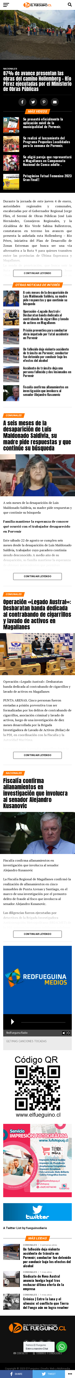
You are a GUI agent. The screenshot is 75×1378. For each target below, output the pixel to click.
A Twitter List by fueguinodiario (25, 1228)
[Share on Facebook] (21, 102)
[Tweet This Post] (32, 102)
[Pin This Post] (43, 102)
